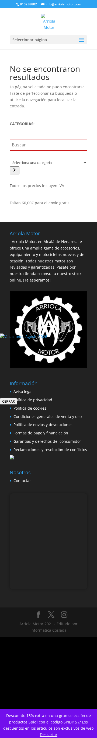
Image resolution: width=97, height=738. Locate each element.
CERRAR (8, 401)
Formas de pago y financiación (40, 432)
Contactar (22, 480)
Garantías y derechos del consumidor (47, 441)
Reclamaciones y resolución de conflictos (50, 449)
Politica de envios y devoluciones (42, 424)
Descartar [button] (48, 734)
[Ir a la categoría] (14, 170)
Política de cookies (29, 408)
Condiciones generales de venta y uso (47, 416)
